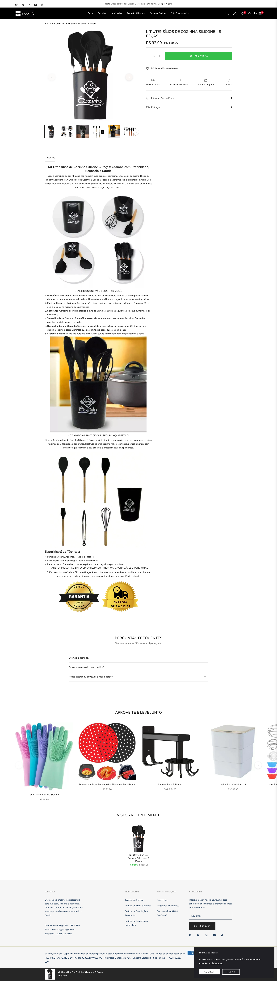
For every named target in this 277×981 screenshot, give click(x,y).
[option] (90, 75)
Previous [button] (51, 77)
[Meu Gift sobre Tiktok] (223, 935)
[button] (227, 13)
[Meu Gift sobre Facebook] (191, 935)
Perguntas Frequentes (168, 905)
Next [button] (129, 77)
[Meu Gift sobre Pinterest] (199, 935)
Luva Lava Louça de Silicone (44, 794)
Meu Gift (57, 953)
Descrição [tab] (50, 157)
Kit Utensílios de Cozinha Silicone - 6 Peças (138, 858)
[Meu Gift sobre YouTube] (215, 935)
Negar (231, 972)
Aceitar (209, 972)
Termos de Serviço (134, 900)
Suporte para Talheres (170, 784)
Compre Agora (165, 3)
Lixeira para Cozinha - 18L (233, 784)
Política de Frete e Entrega (138, 905)
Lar (46, 23)
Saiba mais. (217, 963)
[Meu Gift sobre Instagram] (207, 935)
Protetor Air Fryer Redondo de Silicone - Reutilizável (107, 784)
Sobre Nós (162, 900)
